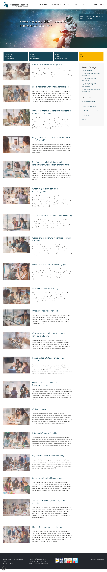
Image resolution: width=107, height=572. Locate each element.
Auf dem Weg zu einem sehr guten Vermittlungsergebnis (17, 193)
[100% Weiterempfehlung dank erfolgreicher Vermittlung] (16, 507)
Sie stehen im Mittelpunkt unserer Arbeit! (17, 483)
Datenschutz (100, 559)
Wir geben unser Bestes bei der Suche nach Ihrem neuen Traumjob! (17, 142)
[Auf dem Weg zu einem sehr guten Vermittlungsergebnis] (16, 195)
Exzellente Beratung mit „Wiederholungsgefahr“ (17, 269)
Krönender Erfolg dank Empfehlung (17, 439)
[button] (3, 568)
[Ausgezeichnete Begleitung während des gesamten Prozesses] (16, 245)
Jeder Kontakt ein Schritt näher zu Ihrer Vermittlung (17, 220)
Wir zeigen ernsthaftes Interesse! (17, 316)
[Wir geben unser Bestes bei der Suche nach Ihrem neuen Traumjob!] (16, 144)
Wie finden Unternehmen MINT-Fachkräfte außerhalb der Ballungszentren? (89, 84)
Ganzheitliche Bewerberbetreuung (17, 294)
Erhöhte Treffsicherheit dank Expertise (17, 70)
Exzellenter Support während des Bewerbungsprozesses (17, 387)
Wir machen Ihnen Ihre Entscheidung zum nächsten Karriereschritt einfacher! (17, 115)
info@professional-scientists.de (41, 563)
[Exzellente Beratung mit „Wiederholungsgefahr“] (16, 271)
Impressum (93, 559)
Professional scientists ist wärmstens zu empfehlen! (17, 362)
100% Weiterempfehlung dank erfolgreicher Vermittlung (17, 505)
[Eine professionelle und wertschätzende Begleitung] (16, 93)
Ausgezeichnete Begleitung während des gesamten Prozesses (17, 242)
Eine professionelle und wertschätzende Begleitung (17, 91)
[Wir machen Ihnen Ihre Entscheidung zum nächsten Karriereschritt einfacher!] (16, 117)
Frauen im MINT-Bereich (87, 70)
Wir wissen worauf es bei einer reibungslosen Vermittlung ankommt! (17, 338)
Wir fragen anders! (17, 415)
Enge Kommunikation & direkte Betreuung (17, 461)
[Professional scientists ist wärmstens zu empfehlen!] (16, 365)
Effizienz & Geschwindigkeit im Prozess (17, 532)
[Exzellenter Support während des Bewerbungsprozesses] (16, 389)
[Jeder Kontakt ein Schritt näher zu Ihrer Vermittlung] (16, 222)
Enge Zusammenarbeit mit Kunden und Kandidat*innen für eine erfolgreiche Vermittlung (17, 165)
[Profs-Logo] (15, 2)
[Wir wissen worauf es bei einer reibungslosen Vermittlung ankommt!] (16, 340)
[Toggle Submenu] (98, 110)
